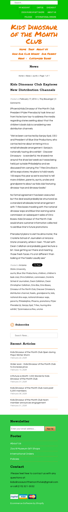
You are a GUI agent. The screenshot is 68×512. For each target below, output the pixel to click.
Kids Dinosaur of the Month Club (34, 34)
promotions (45, 301)
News (22, 58)
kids (52, 293)
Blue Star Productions (27, 273)
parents (14, 301)
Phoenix (35, 301)
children (42, 273)
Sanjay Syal (27, 305)
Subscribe (22, 324)
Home (22, 49)
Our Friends (49, 54)
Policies (28, 17)
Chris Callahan (27, 277)
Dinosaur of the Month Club (23, 289)
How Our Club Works (25, 54)
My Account (24, 7)
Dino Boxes (45, 285)
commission (39, 277)
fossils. (33, 293)
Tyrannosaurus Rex (27, 309)
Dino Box (35, 285)
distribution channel (19, 293)
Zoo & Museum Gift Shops (32, 12)
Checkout (51, 7)
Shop (31, 49)
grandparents (43, 293)
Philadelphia (24, 301)
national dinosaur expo (38, 297)
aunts (13, 273)
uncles (40, 309)
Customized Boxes (40, 58)
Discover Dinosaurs (46, 289)
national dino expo (18, 297)
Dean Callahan (37, 281)
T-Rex (36, 305)
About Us (52, 12)
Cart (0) (40, 7)
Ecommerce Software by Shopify (27, 503)
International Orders (45, 17)
